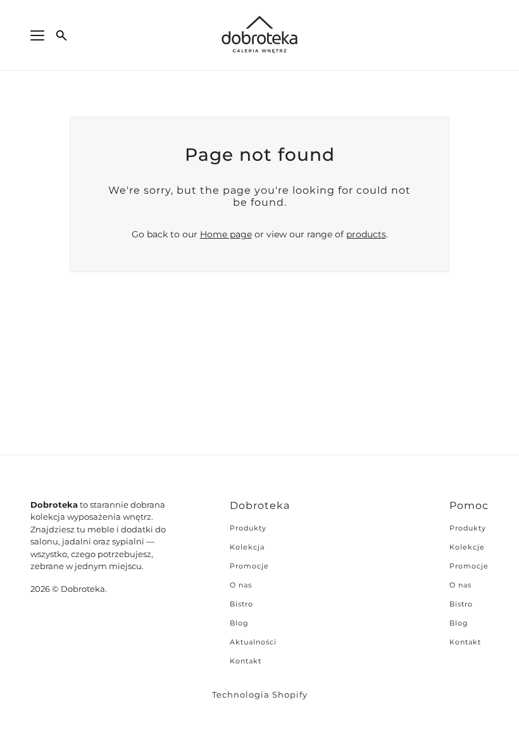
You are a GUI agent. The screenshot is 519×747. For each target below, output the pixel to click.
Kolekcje (467, 547)
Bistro (241, 603)
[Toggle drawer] (37, 35)
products (366, 234)
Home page (226, 234)
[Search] (61, 35)
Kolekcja (247, 547)
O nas (241, 585)
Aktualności (253, 641)
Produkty (248, 528)
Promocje (249, 566)
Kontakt (245, 660)
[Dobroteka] (259, 35)
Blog (239, 622)
